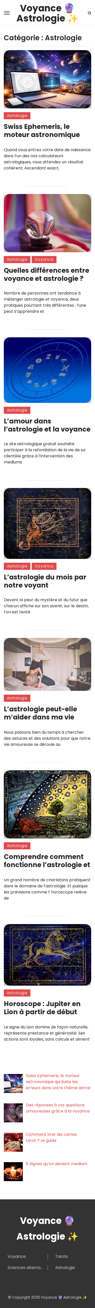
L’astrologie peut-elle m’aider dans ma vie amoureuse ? (40, 717)
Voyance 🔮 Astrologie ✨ (47, 9)
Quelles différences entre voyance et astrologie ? (46, 274)
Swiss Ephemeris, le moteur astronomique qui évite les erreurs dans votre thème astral (46, 138)
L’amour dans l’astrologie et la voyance (47, 425)
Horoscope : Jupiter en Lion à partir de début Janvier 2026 (42, 1012)
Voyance (44, 259)
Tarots (61, 1256)
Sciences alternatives (28, 1267)
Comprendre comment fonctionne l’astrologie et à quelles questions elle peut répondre (47, 869)
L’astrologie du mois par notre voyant (45, 581)
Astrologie (17, 116)
